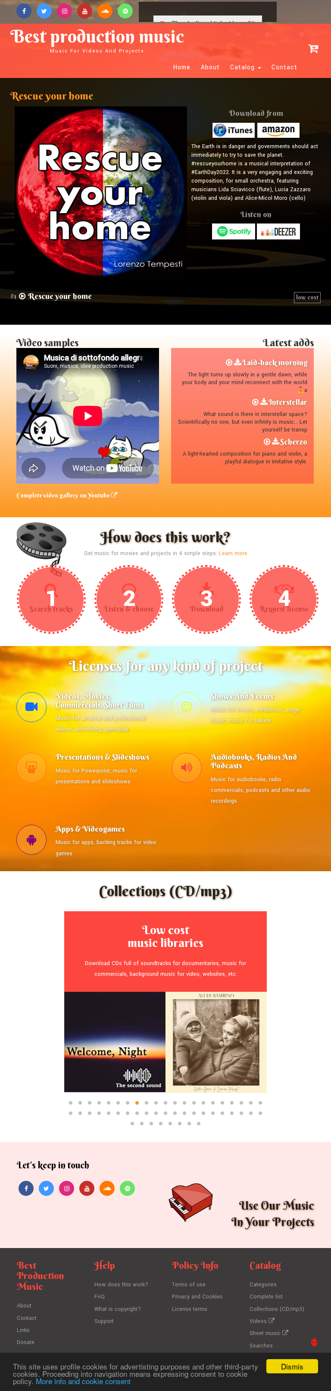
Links (23, 1330)
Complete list (266, 1297)
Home (181, 67)
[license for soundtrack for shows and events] (187, 709)
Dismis (292, 1366)
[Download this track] (237, 362)
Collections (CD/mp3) (277, 1309)
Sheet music (266, 1333)
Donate (25, 1342)
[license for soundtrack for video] (31, 709)
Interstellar (288, 402)
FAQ (99, 1297)
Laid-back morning (274, 362)
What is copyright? (117, 1309)
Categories (263, 1285)
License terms (189, 1309)
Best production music (97, 39)
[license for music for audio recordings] (187, 770)
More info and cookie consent (83, 1380)
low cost (307, 297)
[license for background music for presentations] (31, 770)
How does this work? (121, 1285)
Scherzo (293, 442)
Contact (284, 67)
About (210, 67)
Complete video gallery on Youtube (63, 495)
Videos (259, 1321)
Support (104, 1321)
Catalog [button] (243, 67)
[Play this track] (229, 362)
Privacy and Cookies (197, 1297)
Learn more (233, 553)
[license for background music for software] (31, 842)
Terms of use (189, 1285)
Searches (261, 1346)
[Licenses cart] (313, 48)
